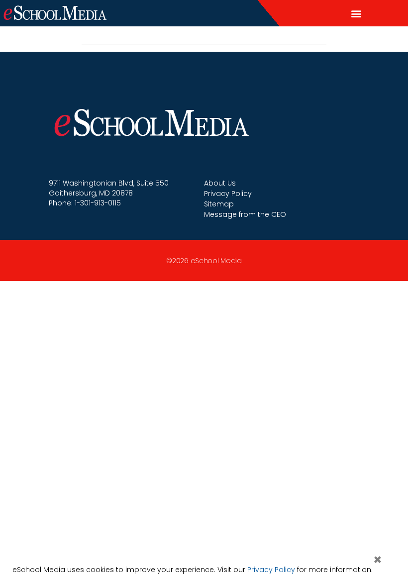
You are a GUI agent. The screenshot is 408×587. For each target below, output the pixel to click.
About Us (220, 183)
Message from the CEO (245, 214)
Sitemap (219, 204)
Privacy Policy (228, 193)
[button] (356, 13)
